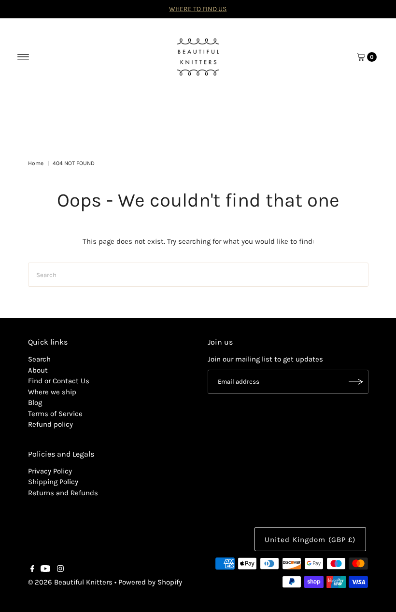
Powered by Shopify (150, 582)
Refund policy (50, 424)
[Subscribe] (356, 382)
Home (35, 163)
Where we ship (52, 392)
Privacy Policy (50, 471)
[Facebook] (32, 569)
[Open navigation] (23, 57)
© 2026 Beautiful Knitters (70, 582)
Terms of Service (55, 413)
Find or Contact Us (58, 380)
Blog (35, 402)
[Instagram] (60, 569)
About (38, 370)
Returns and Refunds (63, 492)
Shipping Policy (53, 481)
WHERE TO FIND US (197, 9)
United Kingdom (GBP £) (310, 539)
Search (39, 359)
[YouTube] (45, 569)
